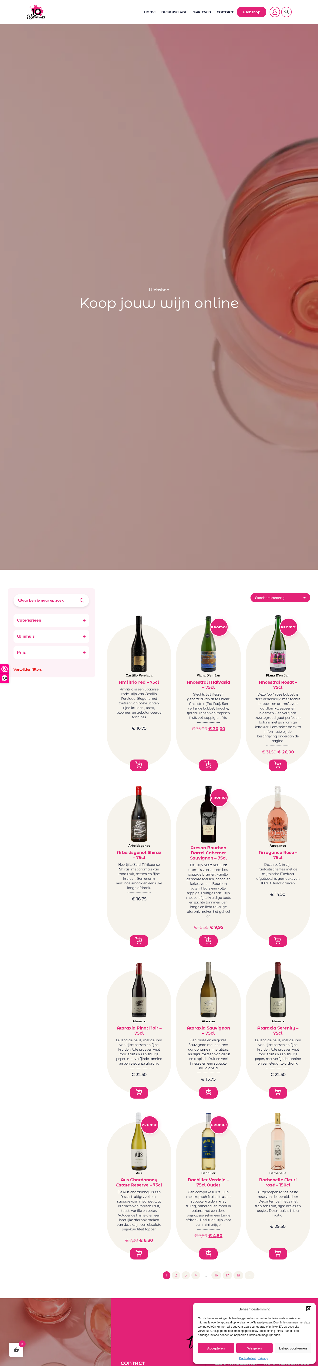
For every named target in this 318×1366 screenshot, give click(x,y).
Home (150, 12)
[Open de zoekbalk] (286, 9)
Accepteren (216, 1348)
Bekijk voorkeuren (293, 1348)
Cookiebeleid (247, 1358)
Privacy (263, 1358)
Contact (225, 12)
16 (216, 1275)
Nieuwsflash (174, 12)
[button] (308, 1308)
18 (238, 1275)
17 (227, 1275)
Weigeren (254, 1348)
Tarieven (202, 12)
